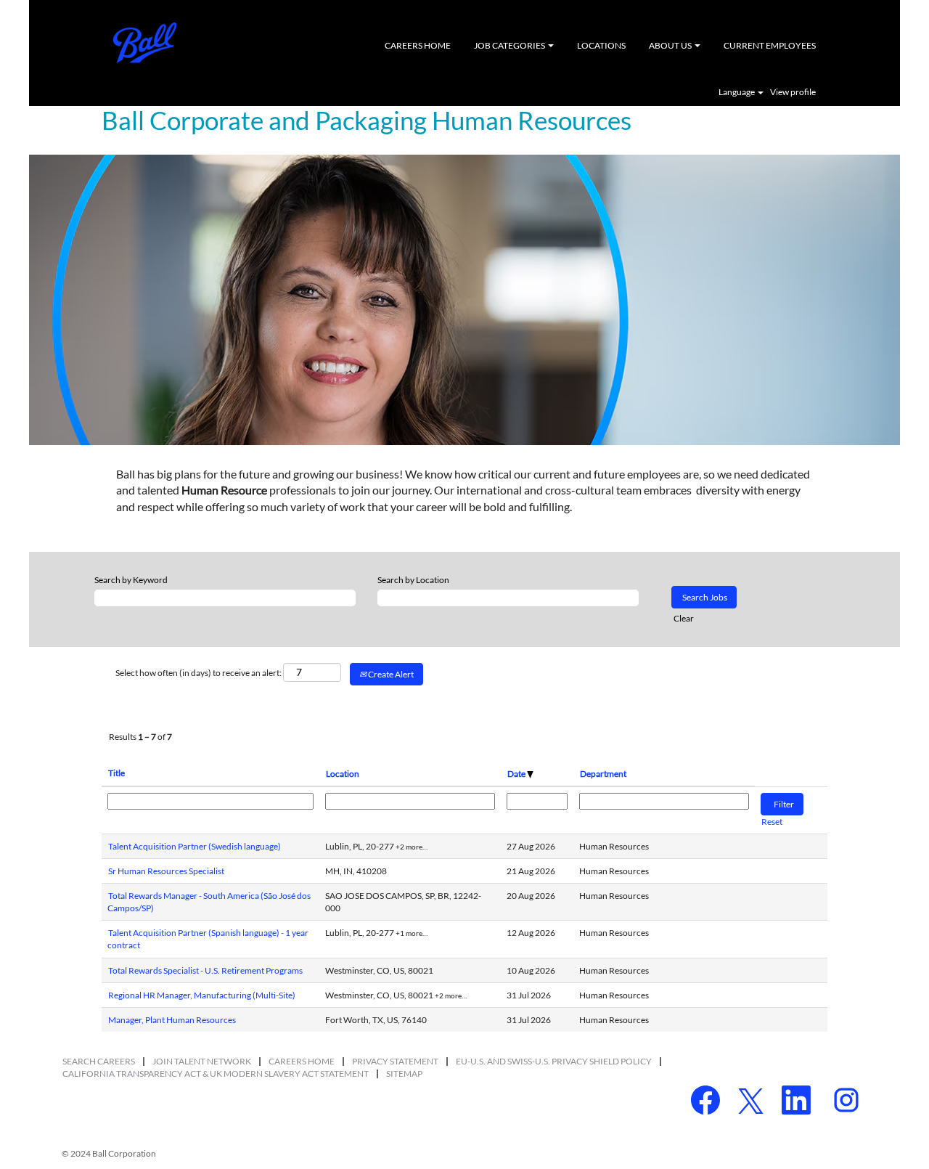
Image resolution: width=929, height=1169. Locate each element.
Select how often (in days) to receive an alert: (198, 672)
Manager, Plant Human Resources (172, 1019)
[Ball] (144, 43)
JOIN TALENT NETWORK (201, 1061)
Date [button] (517, 773)
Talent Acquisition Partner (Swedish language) (194, 846)
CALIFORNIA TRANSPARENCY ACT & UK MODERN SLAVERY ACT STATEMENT (215, 1073)
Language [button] (737, 92)
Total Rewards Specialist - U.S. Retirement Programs (205, 970)
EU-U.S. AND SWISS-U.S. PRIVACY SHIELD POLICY (554, 1061)
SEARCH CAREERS (98, 1061)
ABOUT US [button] (671, 45)
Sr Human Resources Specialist (166, 870)
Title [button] (116, 772)
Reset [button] (771, 821)
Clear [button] (684, 618)
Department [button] (603, 773)
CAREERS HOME (418, 45)
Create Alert (390, 674)
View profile (793, 92)
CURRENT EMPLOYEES (770, 45)
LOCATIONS (601, 45)
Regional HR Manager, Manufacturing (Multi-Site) (201, 995)
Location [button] (342, 773)
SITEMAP (404, 1073)
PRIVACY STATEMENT (395, 1061)
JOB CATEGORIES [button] (510, 45)
